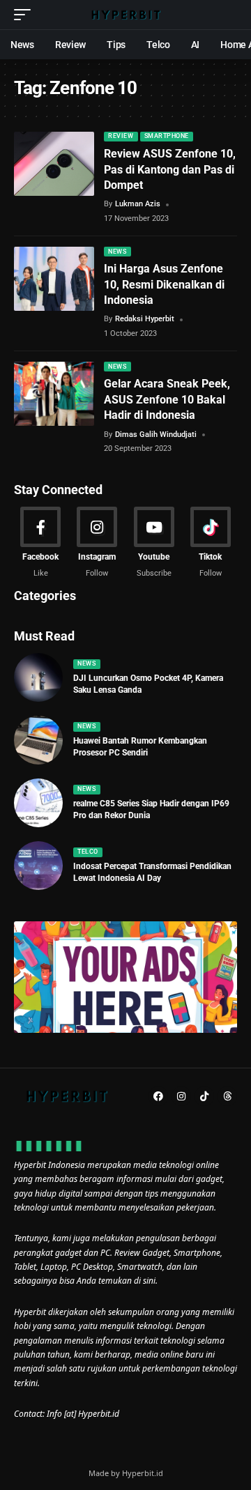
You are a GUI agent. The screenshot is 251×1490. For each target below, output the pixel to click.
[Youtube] (154, 543)
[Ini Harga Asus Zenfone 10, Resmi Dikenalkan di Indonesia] (54, 279)
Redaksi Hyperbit (144, 318)
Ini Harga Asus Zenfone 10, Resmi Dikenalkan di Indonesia (164, 284)
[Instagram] (96, 543)
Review (120, 135)
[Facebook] (40, 543)
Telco (87, 851)
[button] (26, 14)
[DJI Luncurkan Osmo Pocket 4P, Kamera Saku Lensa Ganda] (38, 677)
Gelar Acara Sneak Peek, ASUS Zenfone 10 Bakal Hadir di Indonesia (167, 399)
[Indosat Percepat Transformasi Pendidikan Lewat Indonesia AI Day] (38, 865)
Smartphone (166, 135)
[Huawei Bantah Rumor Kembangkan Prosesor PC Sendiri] (38, 740)
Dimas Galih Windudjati (156, 434)
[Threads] (227, 1096)
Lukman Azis (137, 203)
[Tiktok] (210, 543)
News (117, 251)
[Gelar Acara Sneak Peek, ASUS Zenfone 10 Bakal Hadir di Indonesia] (54, 394)
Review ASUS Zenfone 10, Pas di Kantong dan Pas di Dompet (170, 169)
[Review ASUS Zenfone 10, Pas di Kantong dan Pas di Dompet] (54, 164)
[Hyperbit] (125, 14)
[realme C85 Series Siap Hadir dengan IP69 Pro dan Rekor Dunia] (38, 802)
